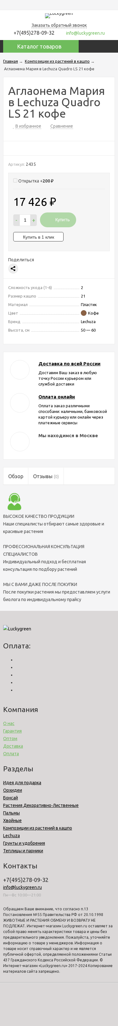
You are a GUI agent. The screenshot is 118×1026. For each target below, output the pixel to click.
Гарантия (12, 730)
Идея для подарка (22, 782)
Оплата (11, 753)
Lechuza (11, 835)
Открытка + (35, 180)
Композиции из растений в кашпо (37, 828)
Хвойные (12, 820)
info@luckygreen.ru (22, 887)
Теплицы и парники (23, 850)
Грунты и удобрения (24, 843)
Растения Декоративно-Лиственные (41, 805)
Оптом (10, 738)
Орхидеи (12, 790)
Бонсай (10, 797)
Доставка (13, 746)
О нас (8, 723)
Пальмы (11, 812)
